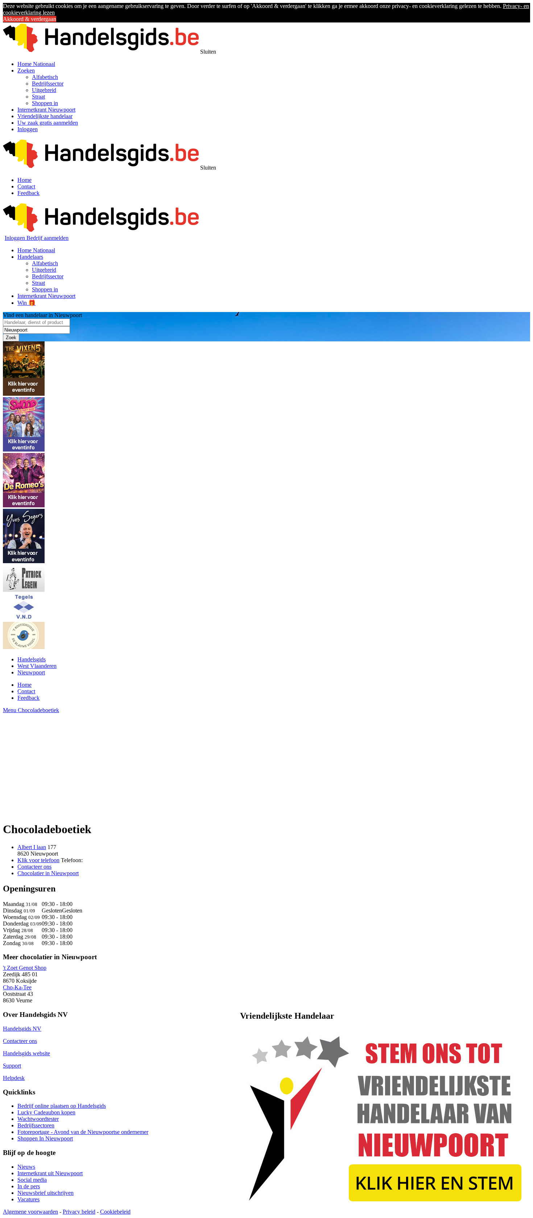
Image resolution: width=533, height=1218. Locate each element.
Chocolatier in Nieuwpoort (48, 873)
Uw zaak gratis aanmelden (47, 123)
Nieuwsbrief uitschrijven (45, 1193)
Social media (32, 1180)
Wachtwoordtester (38, 1119)
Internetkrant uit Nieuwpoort (50, 1173)
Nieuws (26, 1167)
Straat (38, 96)
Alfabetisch (45, 77)
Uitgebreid (44, 90)
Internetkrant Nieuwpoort (46, 110)
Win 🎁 (26, 303)
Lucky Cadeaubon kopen (46, 1112)
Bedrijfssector (47, 83)
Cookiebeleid (115, 1212)
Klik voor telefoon (38, 860)
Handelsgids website (26, 1053)
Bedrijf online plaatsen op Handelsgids (61, 1106)
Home (24, 180)
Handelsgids (31, 659)
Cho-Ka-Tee (17, 987)
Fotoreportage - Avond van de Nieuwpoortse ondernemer (82, 1132)
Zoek (11, 337)
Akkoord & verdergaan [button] (29, 19)
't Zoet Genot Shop (24, 968)
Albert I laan (31, 847)
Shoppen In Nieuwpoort (45, 1138)
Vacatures (28, 1199)
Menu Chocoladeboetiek (31, 710)
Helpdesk (14, 1078)
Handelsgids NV (22, 1029)
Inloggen (27, 129)
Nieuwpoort (31, 672)
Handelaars (30, 257)
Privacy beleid (79, 1212)
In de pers (28, 1186)
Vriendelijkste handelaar (45, 116)
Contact (26, 186)
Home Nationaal (36, 64)
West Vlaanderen (37, 666)
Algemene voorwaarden (30, 1212)
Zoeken (26, 70)
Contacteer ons (34, 867)
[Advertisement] (220, 764)
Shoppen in (45, 103)
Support (12, 1066)
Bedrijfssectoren (35, 1125)
